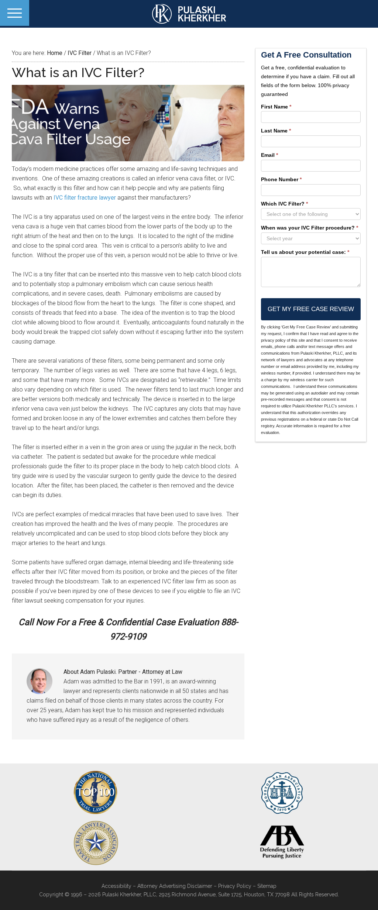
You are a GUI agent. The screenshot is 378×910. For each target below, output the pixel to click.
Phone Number (281, 179)
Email (269, 155)
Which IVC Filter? (284, 204)
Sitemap (266, 886)
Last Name (276, 131)
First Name (276, 107)
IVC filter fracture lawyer (85, 197)
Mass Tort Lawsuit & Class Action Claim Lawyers (189, 14)
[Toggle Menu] (14, 13)
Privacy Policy (234, 886)
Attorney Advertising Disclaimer (174, 886)
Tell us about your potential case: (305, 252)
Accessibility (116, 886)
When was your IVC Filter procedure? (309, 228)
